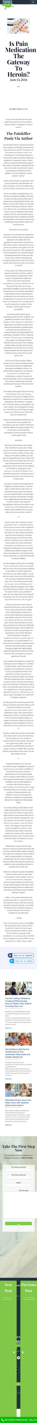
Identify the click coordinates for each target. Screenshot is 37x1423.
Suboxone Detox (10, 1301)
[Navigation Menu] (33, 2)
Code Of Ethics (10, 1311)
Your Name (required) (18, 1167)
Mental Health (9, 1330)
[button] (21, 955)
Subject (18, 1183)
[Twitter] (18, 1357)
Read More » (8, 1028)
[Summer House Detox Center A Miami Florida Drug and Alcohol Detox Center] (8, 5)
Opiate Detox (9, 1293)
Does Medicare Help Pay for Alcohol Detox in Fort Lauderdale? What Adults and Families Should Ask (17, 1053)
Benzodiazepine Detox (12, 1296)
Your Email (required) (18, 1175)
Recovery (8, 1333)
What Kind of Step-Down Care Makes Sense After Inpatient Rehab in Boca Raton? (18, 1102)
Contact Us (8, 1318)
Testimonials (9, 1315)
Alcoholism (8, 1325)
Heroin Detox (9, 1291)
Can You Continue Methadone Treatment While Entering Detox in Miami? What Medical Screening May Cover (18, 1002)
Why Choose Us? (10, 1308)
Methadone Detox (11, 1298)
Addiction (8, 1328)
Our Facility (8, 1313)
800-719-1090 (11, 933)
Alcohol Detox (9, 1288)
